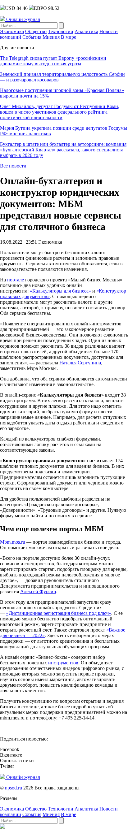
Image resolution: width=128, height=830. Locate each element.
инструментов (63, 662)
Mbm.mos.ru (12, 542)
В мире (68, 37)
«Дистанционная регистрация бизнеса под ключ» (58, 613)
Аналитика (86, 31)
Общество (36, 31)
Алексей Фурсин (38, 591)
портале (15, 279)
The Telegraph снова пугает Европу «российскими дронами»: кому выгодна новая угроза (53, 60)
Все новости (13, 165)
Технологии (60, 31)
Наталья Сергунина (80, 362)
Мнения (51, 37)
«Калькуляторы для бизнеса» (60, 290)
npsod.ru (13, 787)
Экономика (12, 31)
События (31, 37)
